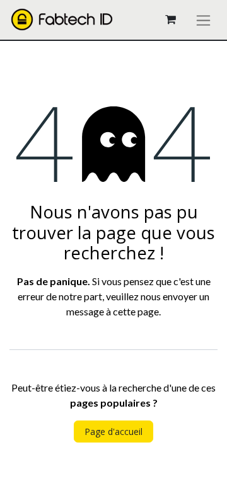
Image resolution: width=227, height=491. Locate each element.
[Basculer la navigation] (203, 20)
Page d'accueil (113, 431)
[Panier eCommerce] (170, 19)
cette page (136, 311)
